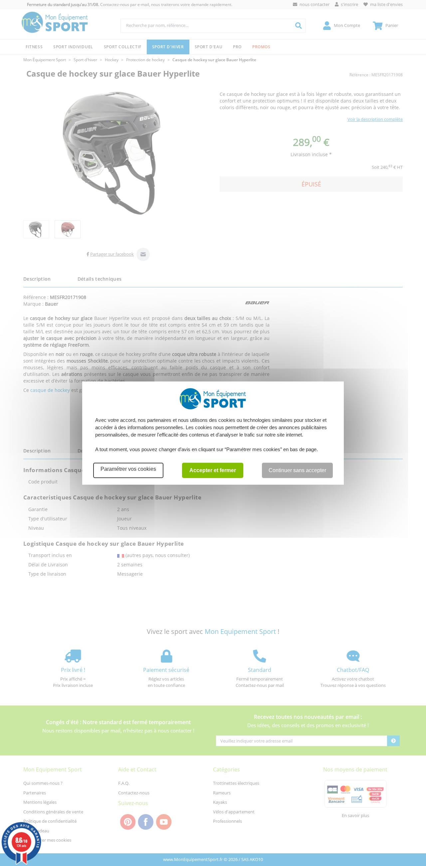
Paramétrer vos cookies (128, 469)
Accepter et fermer (212, 470)
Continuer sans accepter (297, 470)
